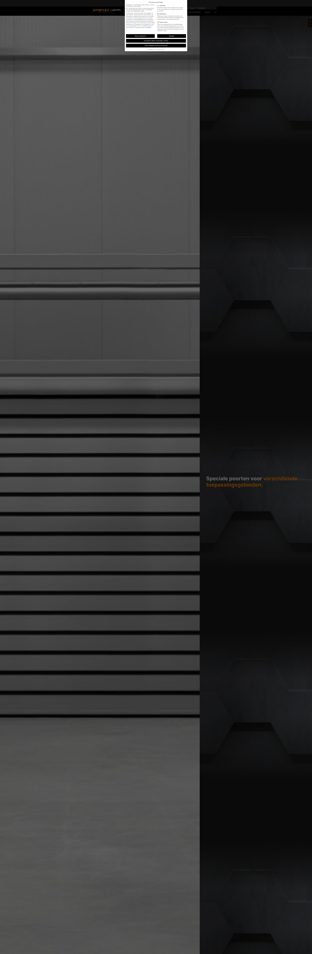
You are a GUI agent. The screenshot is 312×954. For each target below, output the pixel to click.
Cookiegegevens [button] (151, 49)
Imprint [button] (163, 49)
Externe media (163, 22)
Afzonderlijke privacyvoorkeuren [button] (156, 45)
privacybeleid (133, 26)
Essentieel (162, 5)
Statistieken (162, 14)
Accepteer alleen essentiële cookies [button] (156, 41)
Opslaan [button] (171, 36)
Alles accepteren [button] (140, 36)
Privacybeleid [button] (158, 49)
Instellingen (148, 27)
